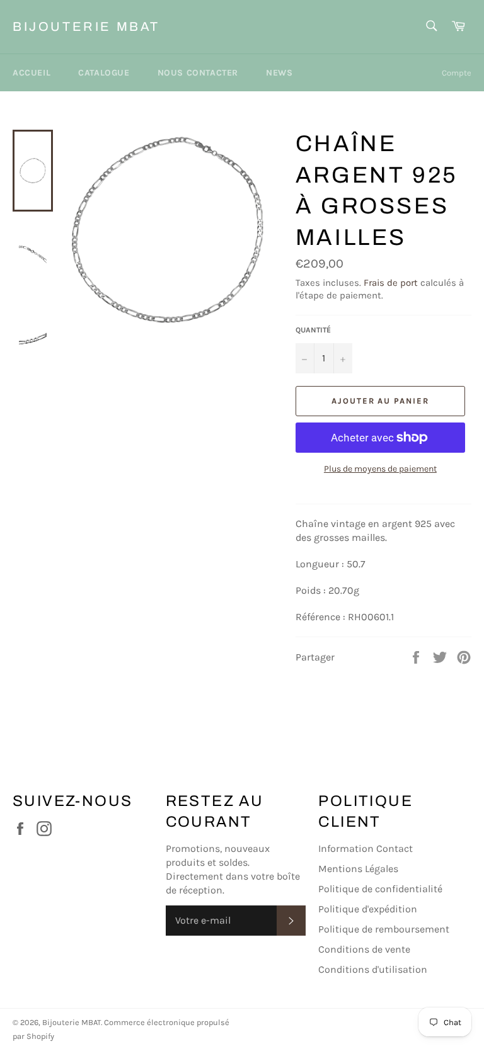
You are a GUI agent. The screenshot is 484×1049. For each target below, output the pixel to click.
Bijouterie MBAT (86, 26)
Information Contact (365, 848)
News (279, 72)
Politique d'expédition (367, 909)
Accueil (31, 72)
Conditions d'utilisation (372, 969)
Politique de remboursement (383, 929)
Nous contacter (198, 72)
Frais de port (391, 282)
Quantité (313, 330)
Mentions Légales (358, 869)
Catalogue (103, 72)
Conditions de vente (364, 949)
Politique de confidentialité (380, 889)
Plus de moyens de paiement (380, 468)
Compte (456, 72)
